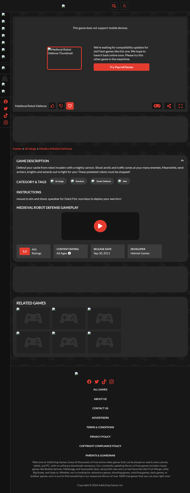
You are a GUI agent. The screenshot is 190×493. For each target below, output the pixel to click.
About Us (100, 398)
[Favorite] (69, 106)
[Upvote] (52, 106)
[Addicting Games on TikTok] (104, 383)
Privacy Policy (100, 436)
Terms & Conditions (100, 427)
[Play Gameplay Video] (100, 226)
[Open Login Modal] (124, 6)
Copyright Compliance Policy (100, 445)
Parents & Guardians (100, 455)
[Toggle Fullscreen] (181, 106)
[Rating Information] (69, 253)
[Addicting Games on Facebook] (89, 383)
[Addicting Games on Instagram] (111, 383)
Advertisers (100, 417)
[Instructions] (157, 106)
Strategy (30, 148)
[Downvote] (61, 106)
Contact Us (100, 408)
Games (17, 148)
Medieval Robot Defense (55, 148)
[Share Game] (169, 106)
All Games (100, 389)
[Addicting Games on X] (96, 383)
